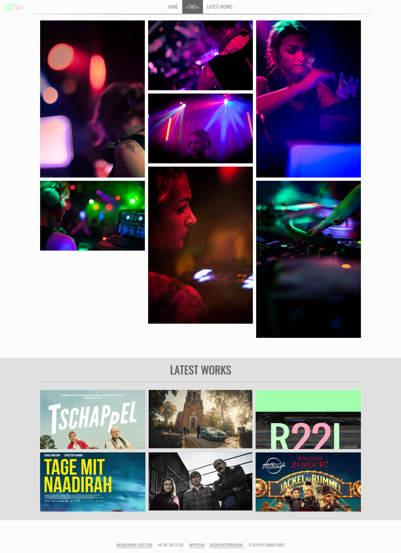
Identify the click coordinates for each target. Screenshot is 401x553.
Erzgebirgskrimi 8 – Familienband (200, 475)
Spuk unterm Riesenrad (308, 475)
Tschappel (92, 413)
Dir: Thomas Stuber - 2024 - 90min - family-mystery (308, 486)
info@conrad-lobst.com (134, 545)
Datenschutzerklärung (226, 545)
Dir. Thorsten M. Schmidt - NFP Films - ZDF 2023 (200, 486)
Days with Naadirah (92, 475)
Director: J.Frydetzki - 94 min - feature (92, 486)
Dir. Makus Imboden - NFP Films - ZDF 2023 (200, 423)
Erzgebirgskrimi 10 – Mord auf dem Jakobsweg (200, 409)
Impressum (196, 545)
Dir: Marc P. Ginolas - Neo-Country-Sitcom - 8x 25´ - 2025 (92, 426)
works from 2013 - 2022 (308, 423)
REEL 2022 (308, 413)
